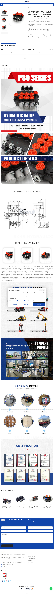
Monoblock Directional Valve (33, 30)
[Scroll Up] (2, 33)
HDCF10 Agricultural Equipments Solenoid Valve (20, 507)
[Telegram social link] (10, 581)
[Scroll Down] (6, 33)
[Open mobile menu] (1, 5)
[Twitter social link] (4, 581)
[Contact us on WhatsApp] (51, 588)
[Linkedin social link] (8, 581)
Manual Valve (47, 29)
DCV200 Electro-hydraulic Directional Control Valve (6, 507)
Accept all (39, 304)
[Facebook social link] (2, 581)
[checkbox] (12, 300)
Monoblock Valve (42, 30)
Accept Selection (27, 304)
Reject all (15, 304)
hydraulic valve (42, 29)
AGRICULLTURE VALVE (40, 28)
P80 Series (49, 30)
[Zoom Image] (11, 24)
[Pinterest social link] (6, 581)
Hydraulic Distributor (35, 29)
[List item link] (13, 564)
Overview (42, 290)
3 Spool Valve (33, 28)
